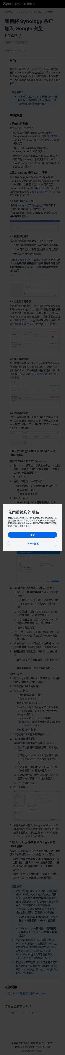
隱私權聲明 (19, 523)
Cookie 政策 (31, 523)
